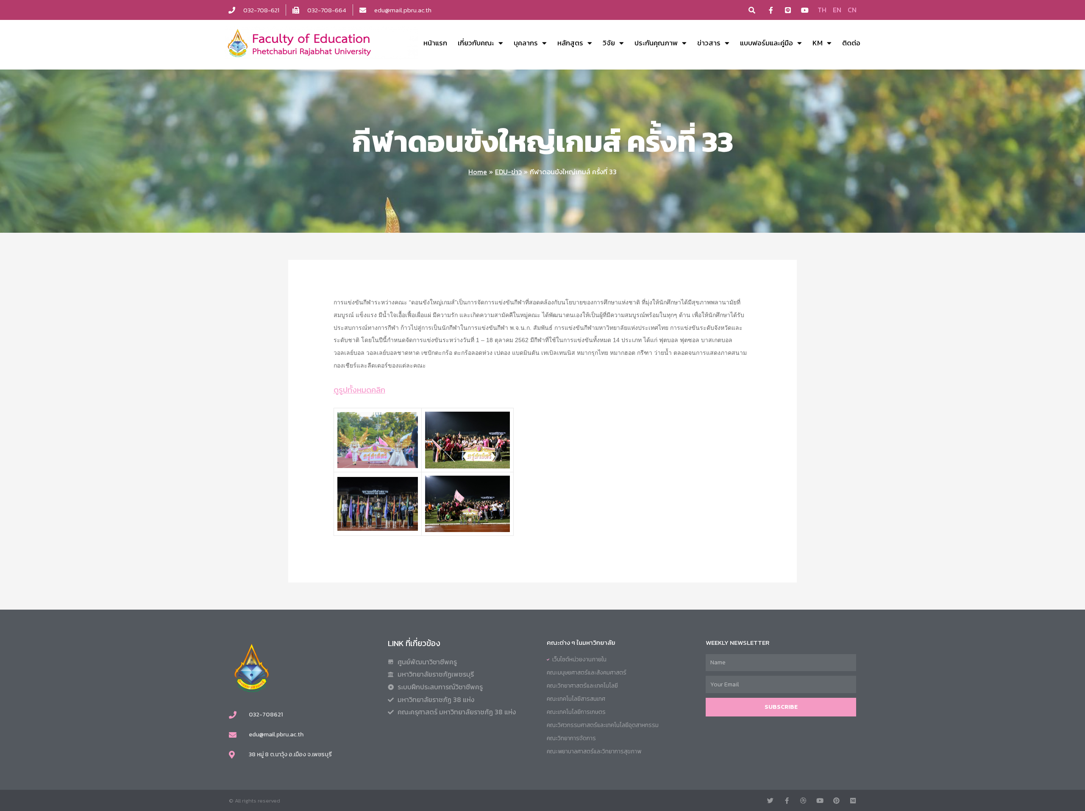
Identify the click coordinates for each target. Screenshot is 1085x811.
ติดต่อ (851, 42)
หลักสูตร (570, 42)
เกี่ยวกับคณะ (476, 42)
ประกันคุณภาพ (656, 42)
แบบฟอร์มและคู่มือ (766, 42)
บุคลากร (526, 42)
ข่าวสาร (709, 42)
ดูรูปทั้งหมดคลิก (359, 390)
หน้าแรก (435, 42)
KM (817, 42)
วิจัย (609, 42)
